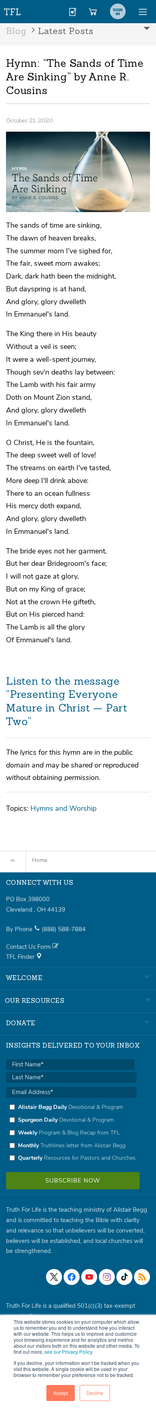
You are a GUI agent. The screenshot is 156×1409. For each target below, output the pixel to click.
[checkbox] (71, 1132)
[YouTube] (89, 1277)
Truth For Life (13, 10)
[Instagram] (107, 1277)
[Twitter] (54, 1277)
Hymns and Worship (63, 808)
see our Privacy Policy (68, 1351)
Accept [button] (60, 1392)
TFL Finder (21, 957)
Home (39, 860)
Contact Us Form (29, 947)
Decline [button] (94, 1392)
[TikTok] (124, 1277)
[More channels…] (142, 1277)
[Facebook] (72, 1277)
